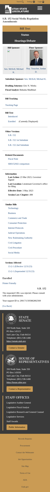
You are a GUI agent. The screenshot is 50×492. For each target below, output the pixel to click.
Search (19, 2)
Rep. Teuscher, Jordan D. (36, 70)
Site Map (25, 466)
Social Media (14, 252)
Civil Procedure (15, 248)
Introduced (13, 116)
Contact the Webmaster (25, 453)
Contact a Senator (16, 348)
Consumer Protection (17, 223)
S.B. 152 (12, 135)
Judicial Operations (16, 233)
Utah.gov (25, 487)
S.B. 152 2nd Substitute (18, 145)
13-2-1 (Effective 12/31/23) (20, 266)
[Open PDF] (19, 116)
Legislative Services (15, 417)
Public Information (17, 427)
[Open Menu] (40, 8)
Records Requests (25, 439)
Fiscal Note (13, 159)
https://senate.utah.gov (16, 341)
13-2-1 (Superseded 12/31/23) (21, 271)
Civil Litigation (14, 243)
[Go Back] (7, 306)
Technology (13, 208)
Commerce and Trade (17, 218)
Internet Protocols (15, 228)
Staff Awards (12, 421)
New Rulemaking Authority (20, 238)
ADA (25, 480)
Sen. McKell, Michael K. (13, 70)
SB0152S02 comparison (18, 164)
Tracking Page (11, 105)
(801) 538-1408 (24, 338)
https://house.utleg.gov (16, 382)
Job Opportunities (25, 459)
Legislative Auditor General (19, 403)
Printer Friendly (9, 283)
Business (12, 213)
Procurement (25, 446)
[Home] (17, 9)
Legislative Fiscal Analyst (18, 407)
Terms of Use (25, 473)
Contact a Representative (20, 389)
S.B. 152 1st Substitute (18, 140)
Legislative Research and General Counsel (25, 412)
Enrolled (12, 121)
